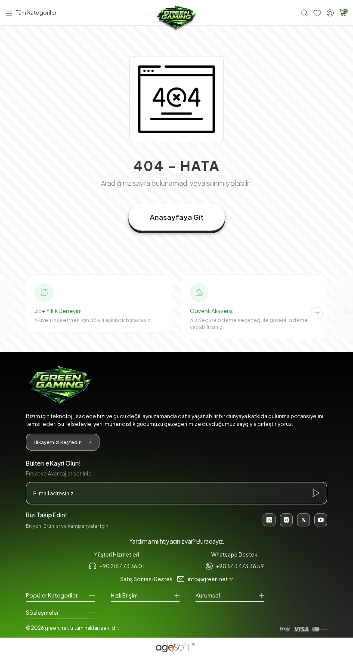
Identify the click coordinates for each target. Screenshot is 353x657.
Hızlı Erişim (124, 595)
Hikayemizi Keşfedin (58, 442)
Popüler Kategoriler (51, 595)
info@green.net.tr (210, 579)
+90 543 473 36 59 (240, 566)
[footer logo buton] (176, 386)
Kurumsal (207, 595)
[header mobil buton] (176, 18)
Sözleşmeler (42, 612)
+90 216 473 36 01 (121, 566)
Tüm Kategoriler (35, 12)
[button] (317, 313)
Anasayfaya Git (177, 217)
